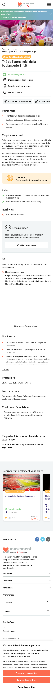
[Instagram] (47, 539)
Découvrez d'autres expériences (30, 180)
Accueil (5, 49)
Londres (13, 49)
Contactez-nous (9, 631)
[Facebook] (36, 539)
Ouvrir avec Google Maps (25, 326)
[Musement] (26, 4)
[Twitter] (42, 539)
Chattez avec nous (26, 245)
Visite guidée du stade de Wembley (20, 496)
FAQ (4, 627)
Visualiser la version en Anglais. (13, 17)
